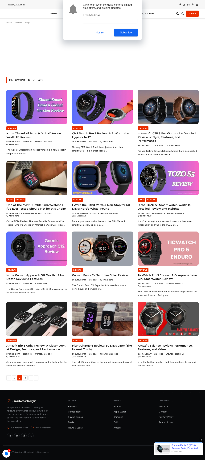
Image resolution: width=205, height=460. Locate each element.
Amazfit (117, 427)
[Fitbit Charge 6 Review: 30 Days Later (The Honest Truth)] (102, 319)
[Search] (178, 13)
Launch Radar (145, 13)
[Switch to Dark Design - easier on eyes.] (183, 13)
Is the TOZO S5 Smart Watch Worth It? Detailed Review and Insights (165, 206)
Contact (163, 411)
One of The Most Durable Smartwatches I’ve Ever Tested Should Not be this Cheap (36, 206)
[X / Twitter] (31, 435)
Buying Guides (75, 417)
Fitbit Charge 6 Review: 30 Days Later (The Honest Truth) (102, 347)
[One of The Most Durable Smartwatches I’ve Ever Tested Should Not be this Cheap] (36, 178)
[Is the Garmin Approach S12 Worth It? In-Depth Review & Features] (36, 249)
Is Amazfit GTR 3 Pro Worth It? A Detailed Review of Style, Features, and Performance (167, 137)
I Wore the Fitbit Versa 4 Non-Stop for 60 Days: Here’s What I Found (101, 206)
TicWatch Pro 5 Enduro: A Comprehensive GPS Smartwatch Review (167, 277)
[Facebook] (17, 435)
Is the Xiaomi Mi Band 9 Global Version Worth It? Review (33, 135)
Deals (192, 13)
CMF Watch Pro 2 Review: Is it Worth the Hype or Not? (100, 135)
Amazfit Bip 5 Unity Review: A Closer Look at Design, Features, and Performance (36, 347)
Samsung (118, 417)
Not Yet (100, 32)
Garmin (117, 406)
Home (53, 13)
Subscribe (126, 32)
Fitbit (116, 422)
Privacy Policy (166, 417)
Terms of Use (166, 422)
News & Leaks (75, 427)
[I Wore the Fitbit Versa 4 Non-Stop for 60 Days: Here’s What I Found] (102, 178)
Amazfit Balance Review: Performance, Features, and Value (165, 347)
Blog (10, 200)
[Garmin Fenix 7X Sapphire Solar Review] (102, 249)
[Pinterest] (24, 435)
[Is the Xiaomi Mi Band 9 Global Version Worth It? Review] (36, 107)
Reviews (18, 23)
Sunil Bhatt (14, 142)
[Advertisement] (102, 53)
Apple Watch (120, 411)
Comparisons (75, 411)
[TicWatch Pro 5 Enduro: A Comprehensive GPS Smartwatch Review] (168, 249)
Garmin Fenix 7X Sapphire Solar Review (100, 275)
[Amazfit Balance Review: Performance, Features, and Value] (168, 319)
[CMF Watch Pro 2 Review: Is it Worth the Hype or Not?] (102, 107)
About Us (163, 406)
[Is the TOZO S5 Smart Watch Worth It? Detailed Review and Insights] (168, 178)
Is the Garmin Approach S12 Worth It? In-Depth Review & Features (35, 277)
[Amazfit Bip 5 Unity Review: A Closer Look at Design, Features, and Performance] (36, 319)
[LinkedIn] (9, 435)
